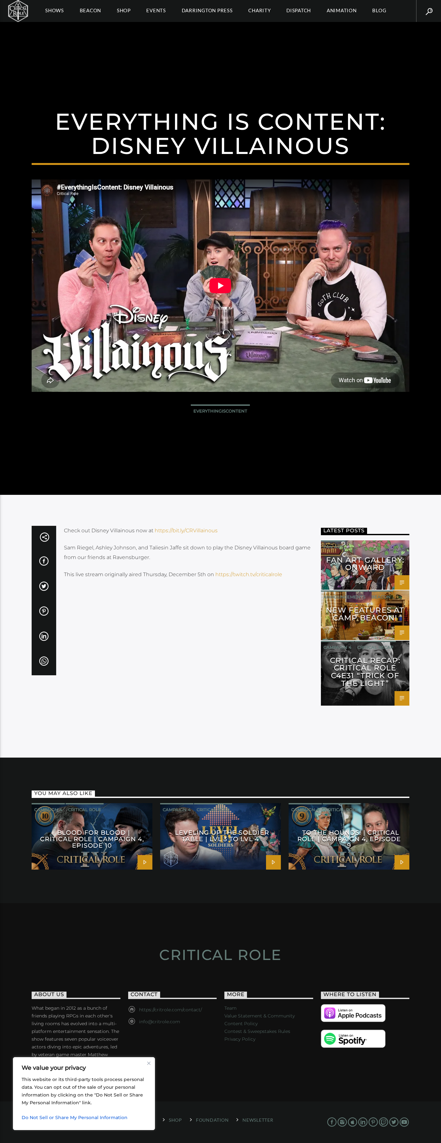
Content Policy (241, 1023)
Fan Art (333, 546)
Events (156, 10)
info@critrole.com (159, 1022)
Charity (259, 10)
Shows (54, 10)
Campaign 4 (337, 647)
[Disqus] (188, 674)
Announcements (344, 596)
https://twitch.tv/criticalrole (248, 574)
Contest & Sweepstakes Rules (257, 1031)
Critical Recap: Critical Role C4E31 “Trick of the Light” (365, 672)
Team (230, 1008)
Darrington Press (207, 10)
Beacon (90, 10)
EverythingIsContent (220, 410)
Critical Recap (375, 647)
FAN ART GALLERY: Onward (365, 564)
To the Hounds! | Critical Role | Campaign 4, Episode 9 (349, 839)
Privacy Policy (239, 1039)
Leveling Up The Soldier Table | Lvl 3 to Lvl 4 (222, 836)
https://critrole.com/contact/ (170, 1010)
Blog (379, 10)
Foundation (212, 1120)
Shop (124, 10)
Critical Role (84, 809)
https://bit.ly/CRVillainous (186, 530)
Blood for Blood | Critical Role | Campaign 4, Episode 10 (92, 839)
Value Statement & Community (259, 1016)
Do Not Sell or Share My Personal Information (75, 1117)
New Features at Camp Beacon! (365, 614)
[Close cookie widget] (148, 1063)
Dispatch (298, 10)
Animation (342, 10)
